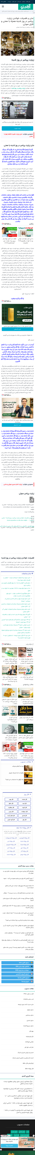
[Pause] (4, 117)
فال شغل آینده (11, 815)
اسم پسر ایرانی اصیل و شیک (26, 1052)
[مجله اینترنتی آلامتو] (25, 6)
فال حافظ (28, 1)
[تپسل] (2, 98)
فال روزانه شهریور (11, 844)
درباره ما (9, 1)
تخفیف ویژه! (9, 1146)
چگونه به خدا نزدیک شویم (16, 773)
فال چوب (11, 799)
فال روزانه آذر (24, 851)
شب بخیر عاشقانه (29, 999)
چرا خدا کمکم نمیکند (18, 766)
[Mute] (6, 117)
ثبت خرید (17, 128)
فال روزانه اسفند (11, 854)
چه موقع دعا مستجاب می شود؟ (14, 779)
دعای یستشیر (30, 1015)
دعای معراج (30, 1010)
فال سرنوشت (24, 811)
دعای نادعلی (30, 1020)
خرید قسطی (17, 329)
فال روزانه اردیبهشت (11, 838)
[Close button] (34, 1149)
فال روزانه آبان (11, 848)
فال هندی (24, 815)
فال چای (24, 819)
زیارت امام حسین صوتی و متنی (13, 484)
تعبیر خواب (14, 1)
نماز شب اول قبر (29, 1047)
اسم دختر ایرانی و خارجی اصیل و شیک (23, 1058)
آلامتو (33, 11)
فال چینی (11, 811)
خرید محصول (17, 425)
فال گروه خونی (11, 819)
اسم (28, 1132)
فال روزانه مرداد (24, 844)
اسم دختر (19, 1)
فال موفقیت (11, 807)
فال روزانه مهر (24, 848)
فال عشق (11, 803)
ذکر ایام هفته (30, 1036)
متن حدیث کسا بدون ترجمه (26, 1004)
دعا (30, 11)
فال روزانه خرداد (24, 841)
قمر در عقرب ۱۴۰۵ (29, 994)
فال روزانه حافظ (29, 1069)
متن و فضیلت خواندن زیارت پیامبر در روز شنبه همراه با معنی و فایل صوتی (17, 21)
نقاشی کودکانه (29, 1042)
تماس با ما (3, 1)
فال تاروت (24, 807)
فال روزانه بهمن (24, 854)
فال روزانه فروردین (24, 838)
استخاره (23, 1)
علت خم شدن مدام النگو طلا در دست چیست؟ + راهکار (19, 893)
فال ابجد (24, 803)
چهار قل (31, 1031)
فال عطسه (24, 799)
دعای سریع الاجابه (28, 1026)
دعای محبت (14, 1132)
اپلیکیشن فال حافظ (28, 1063)
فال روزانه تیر (11, 841)
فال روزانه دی (11, 851)
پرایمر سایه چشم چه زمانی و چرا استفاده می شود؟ (20, 920)
